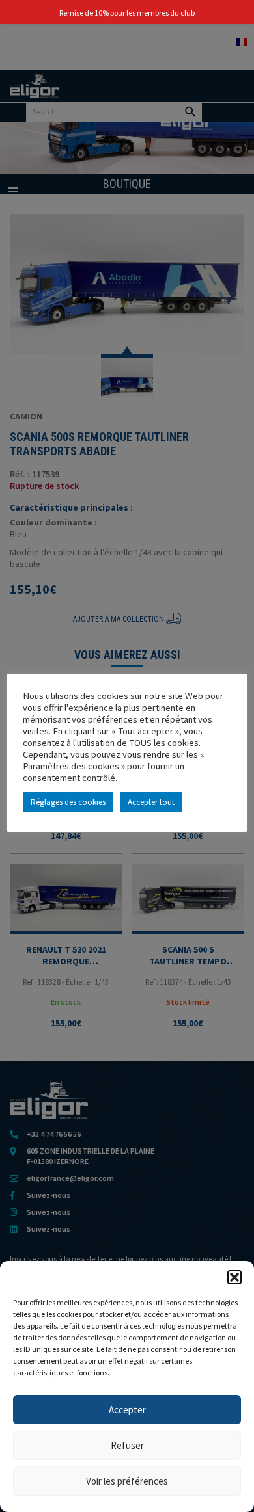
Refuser (127, 1445)
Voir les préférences (127, 1481)
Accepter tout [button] (151, 802)
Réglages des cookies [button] (68, 802)
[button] (234, 1277)
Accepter (127, 1409)
